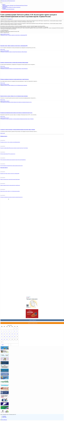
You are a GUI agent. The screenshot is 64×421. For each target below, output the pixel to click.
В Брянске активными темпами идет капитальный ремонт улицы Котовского (14, 79)
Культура (22, 5)
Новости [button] (3, 4)
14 (12, 333)
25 (4, 339)
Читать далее (2, 49)
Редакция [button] (4, 8)
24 (1, 339)
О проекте (4, 416)
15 (14, 333)
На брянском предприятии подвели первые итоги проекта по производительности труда (16, 112)
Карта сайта (4, 417)
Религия (26, 5)
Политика (7, 5)
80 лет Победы (9, 7)
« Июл (2, 344)
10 (1, 333)
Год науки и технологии (16, 7)
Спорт (15, 5)
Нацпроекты (4, 7)
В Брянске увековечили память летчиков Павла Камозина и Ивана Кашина (14, 62)
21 (12, 336)
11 (4, 333)
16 (17, 333)
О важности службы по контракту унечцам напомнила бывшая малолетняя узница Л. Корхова (17, 129)
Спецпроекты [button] (4, 6)
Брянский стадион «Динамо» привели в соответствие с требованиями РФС (14, 45)
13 (9, 333)
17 (1, 336)
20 (9, 336)
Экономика (12, 5)
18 (4, 336)
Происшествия (18, 5)
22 (14, 336)
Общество (4, 5)
